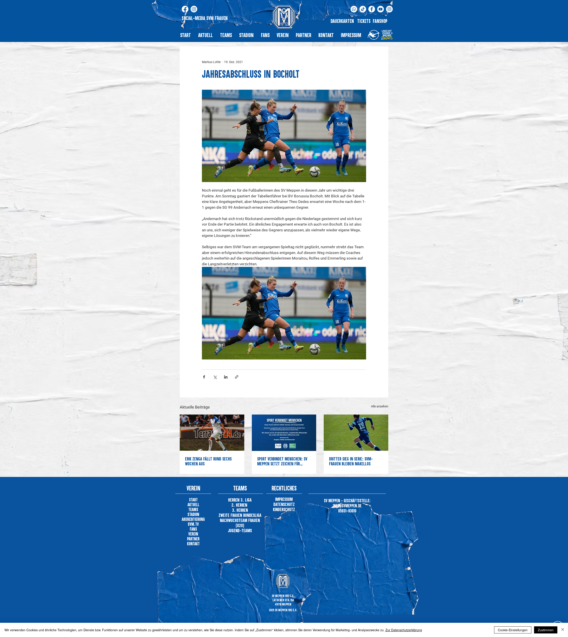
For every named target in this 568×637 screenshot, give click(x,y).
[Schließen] (562, 629)
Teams (193, 509)
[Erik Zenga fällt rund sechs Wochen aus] (212, 433)
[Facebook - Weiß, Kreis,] (371, 9)
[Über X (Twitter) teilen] (215, 377)
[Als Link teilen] (237, 377)
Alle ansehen (379, 406)
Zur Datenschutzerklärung (403, 630)
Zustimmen (546, 630)
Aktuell (193, 504)
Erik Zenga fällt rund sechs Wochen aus (208, 461)
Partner (193, 538)
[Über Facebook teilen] (204, 377)
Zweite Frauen (231, 515)
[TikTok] (362, 9)
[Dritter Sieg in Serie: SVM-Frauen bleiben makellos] (356, 433)
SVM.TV (193, 524)
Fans (193, 529)
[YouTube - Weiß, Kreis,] (380, 9)
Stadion (193, 514)
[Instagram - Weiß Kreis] (389, 9)
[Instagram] (194, 9)
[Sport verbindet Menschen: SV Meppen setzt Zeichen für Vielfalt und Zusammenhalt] (284, 433)
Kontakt (193, 543)
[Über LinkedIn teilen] (226, 377)
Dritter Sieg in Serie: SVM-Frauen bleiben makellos (351, 461)
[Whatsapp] (354, 9)
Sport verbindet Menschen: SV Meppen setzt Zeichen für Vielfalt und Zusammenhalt (282, 461)
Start (193, 499)
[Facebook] (185, 9)
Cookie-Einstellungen (513, 630)
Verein (193, 534)
